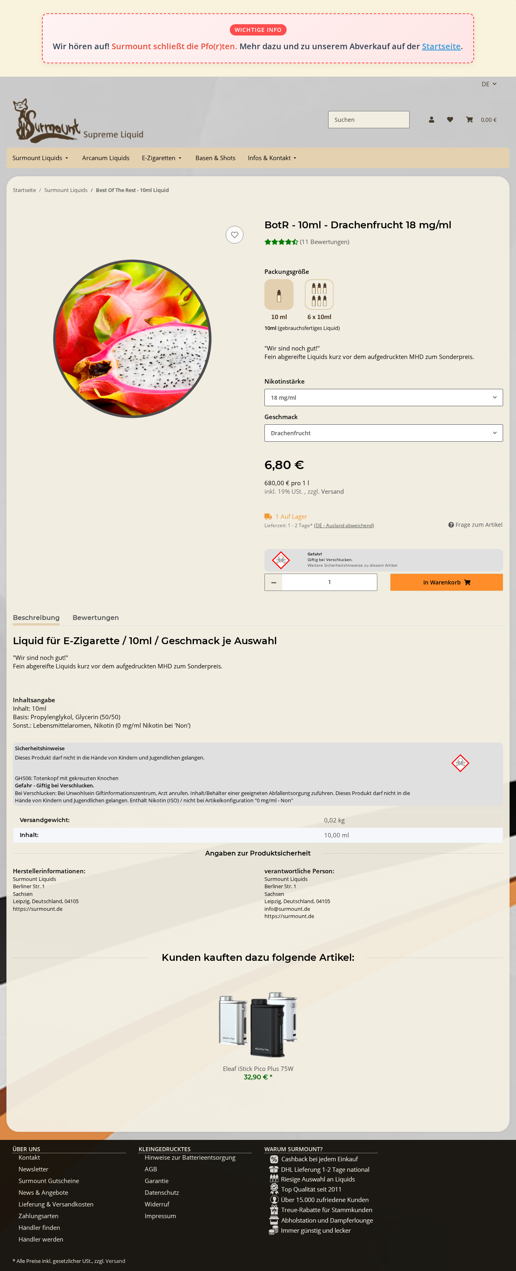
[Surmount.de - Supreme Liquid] (78, 120)
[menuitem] (41, 158)
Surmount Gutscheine (49, 1181)
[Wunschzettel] (450, 120)
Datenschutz (162, 1192)
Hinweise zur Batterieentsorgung (190, 1157)
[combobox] (383, 397)
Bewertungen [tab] (96, 618)
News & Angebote (43, 1192)
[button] (431, 120)
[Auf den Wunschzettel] (234, 235)
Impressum (160, 1216)
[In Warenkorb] (19, 215)
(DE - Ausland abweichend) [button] (344, 525)
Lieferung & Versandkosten (56, 1204)
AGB (151, 1169)
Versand (332, 491)
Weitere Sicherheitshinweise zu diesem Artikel (352, 565)
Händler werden (41, 1239)
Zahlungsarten (38, 1216)
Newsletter (33, 1169)
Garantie (157, 1181)
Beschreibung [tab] (36, 618)
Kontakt (29, 1157)
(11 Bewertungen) (324, 242)
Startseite (441, 46)
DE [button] (485, 84)
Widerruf (157, 1204)
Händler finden (39, 1227)
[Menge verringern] (274, 582)
